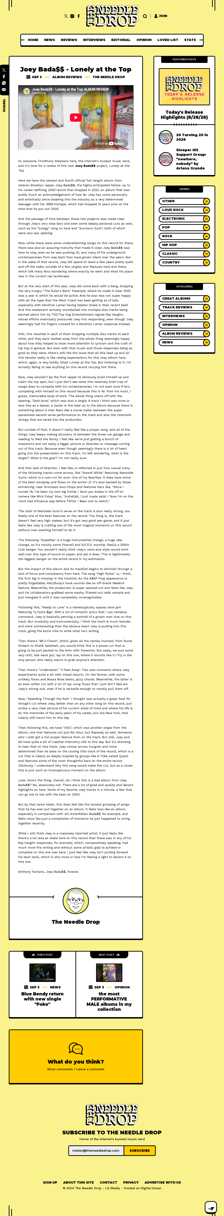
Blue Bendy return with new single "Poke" (42, 999)
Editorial (121, 40)
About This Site (78, 1182)
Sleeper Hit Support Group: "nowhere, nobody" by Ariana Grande (191, 159)
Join (163, 16)
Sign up (50, 1182)
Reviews (69, 40)
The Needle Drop (109, 77)
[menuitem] (33, 40)
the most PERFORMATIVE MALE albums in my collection (109, 1001)
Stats (190, 40)
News (49, 40)
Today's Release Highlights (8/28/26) (184, 115)
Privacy (131, 1182)
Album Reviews (67, 77)
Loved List (168, 40)
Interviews (94, 40)
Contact (108, 1182)
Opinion (144, 40)
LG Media (112, 1188)
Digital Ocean (151, 1188)
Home (33, 40)
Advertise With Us (163, 1182)
